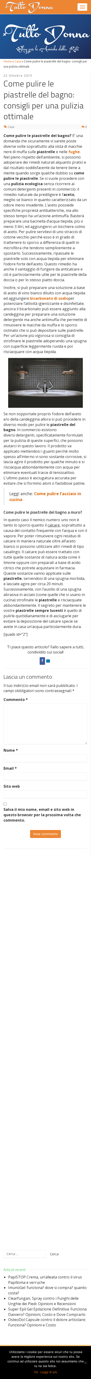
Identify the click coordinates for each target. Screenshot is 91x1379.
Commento (16, 699)
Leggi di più (48, 1372)
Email (10, 768)
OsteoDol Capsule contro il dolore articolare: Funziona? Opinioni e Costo (47, 1322)
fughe (74, 151)
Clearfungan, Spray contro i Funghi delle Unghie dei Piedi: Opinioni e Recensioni (43, 1301)
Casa (17, 61)
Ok (36, 1372)
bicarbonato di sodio (49, 298)
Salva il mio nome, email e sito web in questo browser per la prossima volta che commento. (42, 815)
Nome (11, 750)
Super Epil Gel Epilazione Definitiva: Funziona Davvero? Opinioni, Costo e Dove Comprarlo (47, 1312)
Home (8, 61)
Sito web (12, 786)
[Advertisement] (46, 1049)
